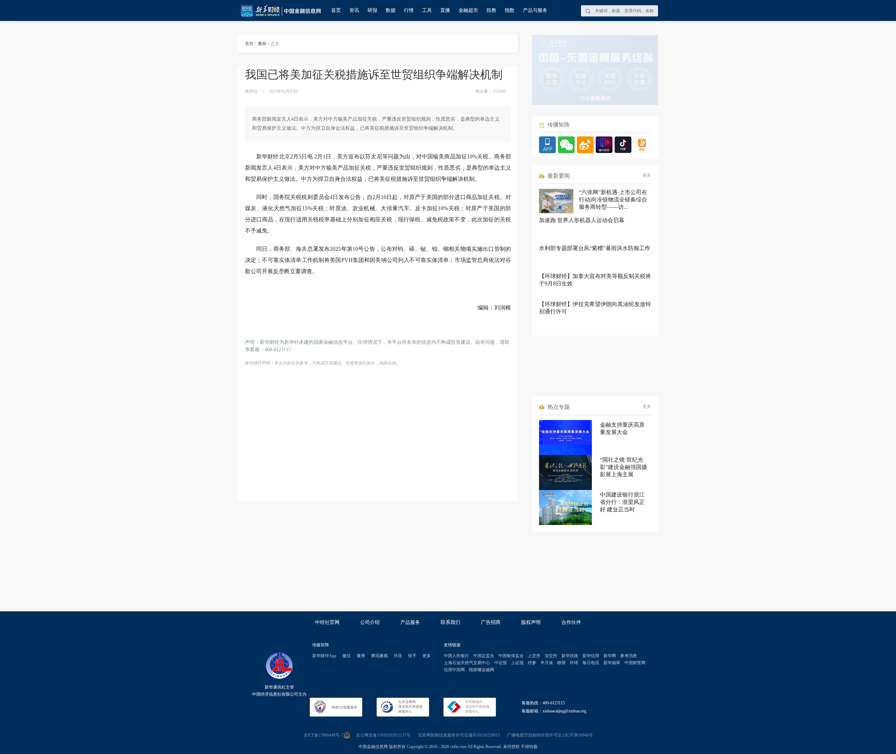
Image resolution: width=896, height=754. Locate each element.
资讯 (354, 10)
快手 (412, 655)
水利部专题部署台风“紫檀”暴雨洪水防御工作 (594, 248)
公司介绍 (370, 622)
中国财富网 (634, 662)
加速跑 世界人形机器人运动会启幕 (581, 220)
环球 (574, 662)
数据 (391, 10)
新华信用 (590, 655)
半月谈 (546, 662)
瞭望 (561, 662)
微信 (346, 655)
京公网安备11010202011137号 (383, 735)
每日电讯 (590, 662)
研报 (372, 10)
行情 (409, 10)
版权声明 (531, 622)
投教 (491, 10)
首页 (336, 10)
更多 (647, 175)
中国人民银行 (456, 655)
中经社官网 (327, 622)
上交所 (534, 655)
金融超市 (468, 10)
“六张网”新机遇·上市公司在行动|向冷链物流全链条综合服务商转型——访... (613, 199)
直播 (445, 10)
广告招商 (490, 622)
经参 (532, 662)
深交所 (551, 655)
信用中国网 (454, 669)
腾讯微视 (379, 655)
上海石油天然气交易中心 (467, 662)
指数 (509, 10)
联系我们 (450, 622)
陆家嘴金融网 (481, 669)
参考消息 (628, 655)
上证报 (517, 662)
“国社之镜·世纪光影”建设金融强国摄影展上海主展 (623, 467)
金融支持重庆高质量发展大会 (622, 428)
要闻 (262, 43)
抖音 (398, 655)
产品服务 (410, 622)
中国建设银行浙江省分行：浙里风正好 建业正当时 (622, 502)
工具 (427, 10)
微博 (361, 655)
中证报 (500, 662)
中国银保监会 (511, 655)
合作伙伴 (571, 622)
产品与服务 (535, 10)
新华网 (609, 655)
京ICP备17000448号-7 (323, 735)
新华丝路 (569, 655)
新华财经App (324, 655)
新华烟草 (611, 662)
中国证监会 (483, 655)
